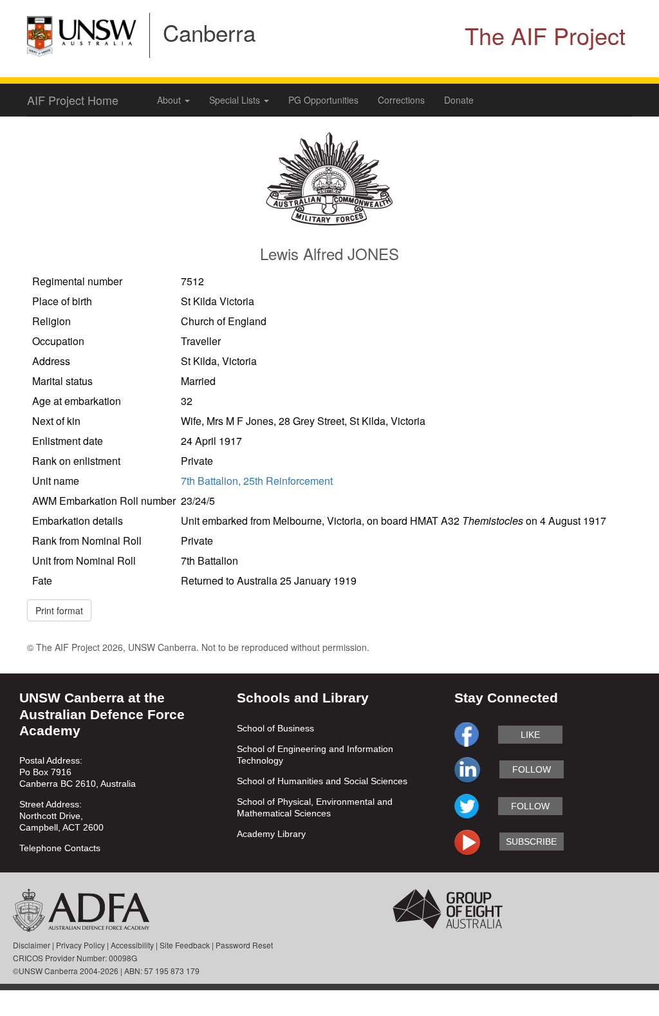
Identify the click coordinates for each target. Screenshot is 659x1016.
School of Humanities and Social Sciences (322, 781)
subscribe (531, 841)
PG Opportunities (323, 99)
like (530, 734)
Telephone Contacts (59, 848)
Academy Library (271, 834)
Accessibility (132, 944)
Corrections (401, 99)
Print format (59, 610)
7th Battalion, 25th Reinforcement (257, 480)
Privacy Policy (80, 944)
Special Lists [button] (236, 99)
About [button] (170, 99)
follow (531, 769)
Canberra (209, 32)
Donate (459, 99)
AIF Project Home (72, 99)
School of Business (275, 728)
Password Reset (244, 944)
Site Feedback (185, 944)
